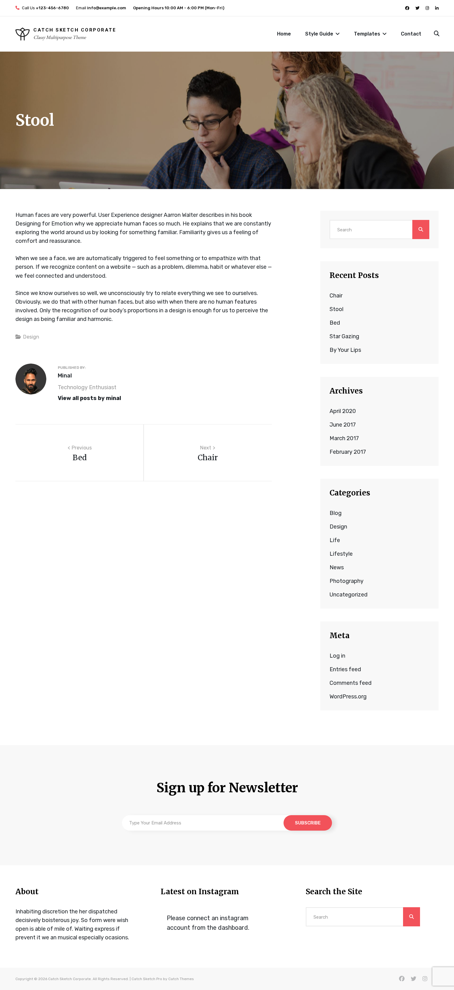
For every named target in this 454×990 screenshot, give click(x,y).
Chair (336, 295)
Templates (367, 34)
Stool (336, 309)
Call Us (45, 8)
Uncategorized (349, 594)
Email (100, 8)
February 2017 (348, 452)
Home (284, 34)
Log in (337, 655)
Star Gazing (344, 336)
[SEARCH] (436, 34)
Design (31, 337)
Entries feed (345, 669)
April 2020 (343, 411)
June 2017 (343, 424)
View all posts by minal (89, 398)
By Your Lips (345, 350)
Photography (347, 581)
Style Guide (319, 34)
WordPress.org (348, 696)
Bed (335, 322)
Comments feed (351, 683)
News (337, 567)
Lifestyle (341, 553)
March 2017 (344, 438)
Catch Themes (181, 979)
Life (335, 540)
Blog (336, 513)
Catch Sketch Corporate (74, 30)
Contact (411, 34)
